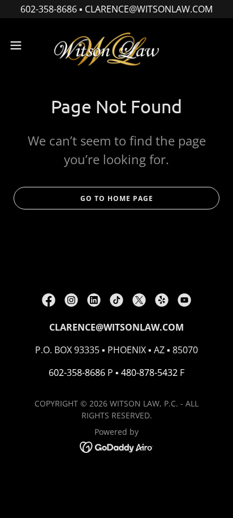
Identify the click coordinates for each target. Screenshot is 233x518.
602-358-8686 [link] (77, 372)
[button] (21, 45)
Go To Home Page (116, 198)
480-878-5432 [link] (149, 372)
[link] (116, 45)
